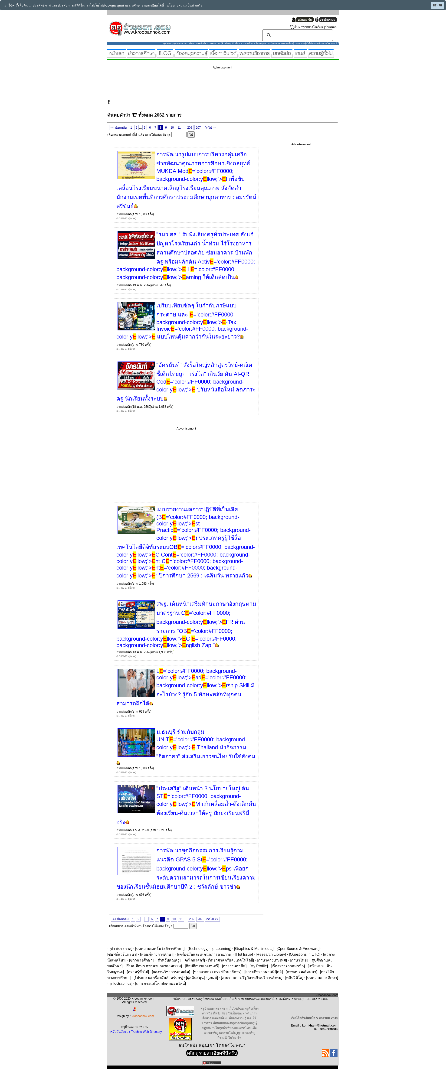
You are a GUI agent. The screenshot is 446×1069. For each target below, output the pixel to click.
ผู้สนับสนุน (195, 978)
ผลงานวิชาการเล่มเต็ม (171, 972)
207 (198, 127)
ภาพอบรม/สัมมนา (301, 972)
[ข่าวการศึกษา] (141, 56)
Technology (197, 949)
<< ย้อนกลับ (119, 127)
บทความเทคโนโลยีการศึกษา (160, 949)
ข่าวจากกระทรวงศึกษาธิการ (217, 972)
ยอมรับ (437, 5)
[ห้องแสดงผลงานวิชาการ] (254, 56)
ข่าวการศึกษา (141, 960)
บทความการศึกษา (322, 978)
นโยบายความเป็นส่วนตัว (184, 5)
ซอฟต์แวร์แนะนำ (122, 954)
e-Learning (221, 949)
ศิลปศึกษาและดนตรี (202, 966)
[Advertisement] (191, 83)
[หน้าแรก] (116, 56)
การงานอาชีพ (234, 966)
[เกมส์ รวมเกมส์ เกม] (300, 56)
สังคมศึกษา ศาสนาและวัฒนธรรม (153, 966)
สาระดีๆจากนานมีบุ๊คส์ (263, 972)
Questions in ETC (304, 954)
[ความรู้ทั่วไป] (321, 56)
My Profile (258, 966)
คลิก (129, 214)
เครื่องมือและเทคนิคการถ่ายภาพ (204, 954)
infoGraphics (120, 983)
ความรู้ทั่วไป (138, 972)
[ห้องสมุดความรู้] (191, 56)
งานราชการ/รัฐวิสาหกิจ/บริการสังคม (251, 978)
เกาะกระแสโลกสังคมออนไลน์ (160, 983)
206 (189, 127)
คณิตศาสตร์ (194, 960)
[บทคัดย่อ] (282, 56)
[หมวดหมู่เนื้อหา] (223, 56)
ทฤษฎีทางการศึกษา (157, 954)
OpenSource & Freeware (297, 949)
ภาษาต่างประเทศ (272, 960)
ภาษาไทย (299, 960)
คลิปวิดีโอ (294, 978)
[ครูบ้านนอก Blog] (165, 56)
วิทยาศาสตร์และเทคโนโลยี (231, 960)
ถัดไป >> (210, 127)
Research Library (271, 954)
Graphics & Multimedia (253, 949)
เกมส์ (213, 978)
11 (179, 127)
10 (172, 127)
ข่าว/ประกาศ (120, 949)
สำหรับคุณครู (168, 960)
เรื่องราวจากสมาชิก (288, 966)
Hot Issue (244, 954)
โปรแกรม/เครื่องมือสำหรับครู (158, 978)
